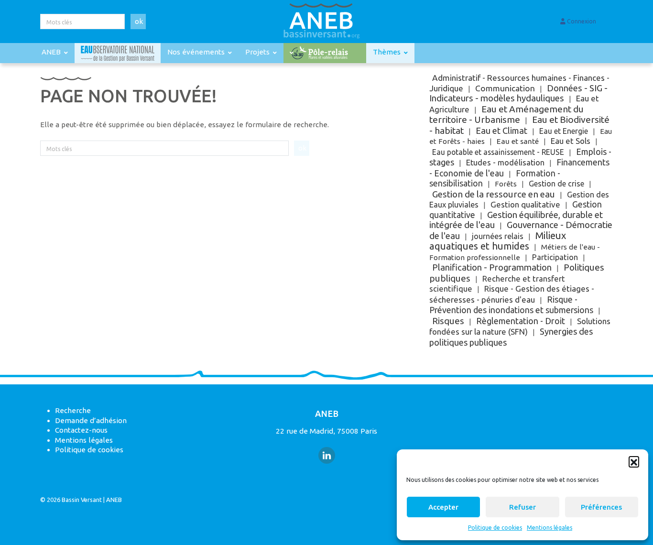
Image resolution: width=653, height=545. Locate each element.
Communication (505, 88)
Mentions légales (549, 527)
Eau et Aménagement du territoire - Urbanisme (506, 114)
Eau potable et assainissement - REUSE (498, 152)
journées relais (497, 236)
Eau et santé (518, 141)
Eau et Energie (563, 131)
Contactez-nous (81, 430)
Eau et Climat (501, 130)
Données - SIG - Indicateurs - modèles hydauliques (518, 93)
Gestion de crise (556, 183)
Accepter (443, 507)
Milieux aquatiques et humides (497, 241)
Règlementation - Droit (520, 321)
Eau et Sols (570, 140)
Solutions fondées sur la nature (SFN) (519, 326)
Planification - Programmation (492, 267)
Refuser (522, 507)
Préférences (601, 507)
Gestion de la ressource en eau (493, 194)
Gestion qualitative (525, 204)
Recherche (73, 410)
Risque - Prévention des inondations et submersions (511, 304)
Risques (448, 321)
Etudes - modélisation (505, 162)
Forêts (506, 184)
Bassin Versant (82, 499)
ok (139, 21)
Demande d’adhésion (91, 420)
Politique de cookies (495, 527)
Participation (555, 257)
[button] (634, 461)
